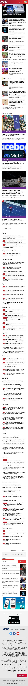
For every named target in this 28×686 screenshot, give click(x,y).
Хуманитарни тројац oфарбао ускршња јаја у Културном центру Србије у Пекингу (14, 518)
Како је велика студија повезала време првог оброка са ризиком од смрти (13, 453)
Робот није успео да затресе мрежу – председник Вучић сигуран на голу (12, 268)
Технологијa (6, 307)
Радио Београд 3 (8, 666)
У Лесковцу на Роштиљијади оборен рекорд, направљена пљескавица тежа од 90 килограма (13, 279)
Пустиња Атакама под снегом (16, 62)
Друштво (15, 641)
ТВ (3, 659)
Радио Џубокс (22, 667)
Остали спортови (9, 649)
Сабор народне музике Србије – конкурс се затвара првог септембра (13, 291)
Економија (21, 641)
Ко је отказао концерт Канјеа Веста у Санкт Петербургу (13, 303)
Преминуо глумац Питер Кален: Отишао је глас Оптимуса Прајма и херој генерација (13, 363)
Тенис (18, 647)
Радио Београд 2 (21, 664)
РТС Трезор (12, 661)
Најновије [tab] (4, 558)
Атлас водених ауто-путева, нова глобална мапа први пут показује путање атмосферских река (14, 440)
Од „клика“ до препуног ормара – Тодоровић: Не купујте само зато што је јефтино (12, 255)
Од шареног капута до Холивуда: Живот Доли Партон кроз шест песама (13, 299)
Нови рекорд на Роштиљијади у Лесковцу (12, 271)
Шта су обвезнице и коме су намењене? (12, 484)
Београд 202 (17, 666)
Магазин (4, 652)
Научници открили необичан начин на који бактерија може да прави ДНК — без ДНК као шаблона (13, 448)
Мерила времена (7, 642)
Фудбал (8, 647)
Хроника (9, 641)
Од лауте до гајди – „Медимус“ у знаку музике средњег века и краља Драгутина (17, 83)
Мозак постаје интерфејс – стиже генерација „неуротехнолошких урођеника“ (17, 29)
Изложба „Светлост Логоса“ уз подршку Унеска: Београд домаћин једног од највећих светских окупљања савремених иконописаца (17, 102)
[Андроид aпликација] (14, 603)
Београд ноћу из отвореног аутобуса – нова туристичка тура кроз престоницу (13, 344)
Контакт (8, 670)
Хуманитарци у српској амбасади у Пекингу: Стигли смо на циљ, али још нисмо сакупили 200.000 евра (13, 523)
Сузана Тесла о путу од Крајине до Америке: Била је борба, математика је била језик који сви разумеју (13, 246)
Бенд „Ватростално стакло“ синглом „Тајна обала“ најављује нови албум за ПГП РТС (16, 70)
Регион (15, 640)
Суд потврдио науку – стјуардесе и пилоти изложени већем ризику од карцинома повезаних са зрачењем (12, 394)
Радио (4, 664)
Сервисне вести (6, 644)
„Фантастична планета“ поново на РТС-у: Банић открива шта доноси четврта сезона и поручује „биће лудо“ (13, 408)
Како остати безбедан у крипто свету (13, 496)
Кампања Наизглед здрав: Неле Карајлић (14, 533)
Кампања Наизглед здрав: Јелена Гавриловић (12, 544)
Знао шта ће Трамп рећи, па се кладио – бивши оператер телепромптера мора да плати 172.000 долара (13, 263)
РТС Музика (19, 661)
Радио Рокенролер (12, 667)
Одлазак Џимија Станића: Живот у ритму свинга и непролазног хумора (17, 38)
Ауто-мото (22, 648)
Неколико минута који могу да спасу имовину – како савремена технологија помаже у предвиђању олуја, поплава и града (14, 464)
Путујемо (5, 333)
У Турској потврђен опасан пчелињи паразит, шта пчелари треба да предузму (12, 241)
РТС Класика (23, 660)
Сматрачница (14, 644)
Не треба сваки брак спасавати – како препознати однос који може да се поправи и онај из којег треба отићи (13, 237)
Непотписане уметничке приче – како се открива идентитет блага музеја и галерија (17, 93)
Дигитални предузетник (9, 482)
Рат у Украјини (16, 642)
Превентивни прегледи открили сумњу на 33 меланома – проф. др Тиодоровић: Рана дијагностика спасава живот (13, 390)
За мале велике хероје (9, 500)
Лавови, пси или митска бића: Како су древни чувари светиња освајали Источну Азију (13, 348)
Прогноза (6, 554)
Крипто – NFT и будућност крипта (11, 494)
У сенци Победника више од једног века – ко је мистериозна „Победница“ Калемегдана (13, 274)
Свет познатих (6, 356)
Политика (9, 640)
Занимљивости (7, 259)
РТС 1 (6, 659)
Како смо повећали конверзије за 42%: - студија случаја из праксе (12, 491)
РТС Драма (8, 660)
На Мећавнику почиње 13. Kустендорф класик (13, 295)
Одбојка (24, 647)
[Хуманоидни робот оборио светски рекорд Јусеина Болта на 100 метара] (14, 209)
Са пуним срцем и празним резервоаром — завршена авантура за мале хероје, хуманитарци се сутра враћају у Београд (13, 514)
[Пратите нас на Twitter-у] (10, 633)
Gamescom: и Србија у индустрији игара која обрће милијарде (13, 135)
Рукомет (4, 648)
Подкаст (21, 644)
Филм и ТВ (5, 404)
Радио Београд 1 (11, 664)
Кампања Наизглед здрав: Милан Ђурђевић (11, 540)
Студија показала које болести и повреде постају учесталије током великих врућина (12, 385)
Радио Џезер (16, 668)
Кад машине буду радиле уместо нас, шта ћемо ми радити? (13, 323)
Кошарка (13, 647)
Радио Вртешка (8, 668)
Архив (22, 668)
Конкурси (9, 671)
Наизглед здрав (7, 528)
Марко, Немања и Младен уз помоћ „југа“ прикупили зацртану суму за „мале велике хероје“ (13, 504)
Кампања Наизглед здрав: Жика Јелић (14, 536)
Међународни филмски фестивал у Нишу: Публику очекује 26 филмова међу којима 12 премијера (13, 423)
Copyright (12, 680)
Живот (4, 233)
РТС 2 (10, 659)
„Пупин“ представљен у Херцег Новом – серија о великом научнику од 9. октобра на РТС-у (13, 428)
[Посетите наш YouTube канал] (18, 633)
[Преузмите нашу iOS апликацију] (14, 618)
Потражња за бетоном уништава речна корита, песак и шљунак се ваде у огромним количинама (13, 468)
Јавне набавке (21, 670)
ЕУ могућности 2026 (18, 644)
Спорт (3, 647)
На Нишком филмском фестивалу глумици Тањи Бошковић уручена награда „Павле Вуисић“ (14, 413)
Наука (4, 433)
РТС (4, 670)
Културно (6, 78)
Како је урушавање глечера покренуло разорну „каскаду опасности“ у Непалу (14, 473)
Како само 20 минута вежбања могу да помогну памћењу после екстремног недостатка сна (14, 444)
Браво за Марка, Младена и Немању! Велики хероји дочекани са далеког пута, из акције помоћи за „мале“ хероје (13, 509)
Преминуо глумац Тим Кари (9, 366)
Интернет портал (17, 671)
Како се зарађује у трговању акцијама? (12, 487)
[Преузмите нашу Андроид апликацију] (14, 622)
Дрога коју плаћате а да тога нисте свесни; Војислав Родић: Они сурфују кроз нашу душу (14, 11)
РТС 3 (14, 659)
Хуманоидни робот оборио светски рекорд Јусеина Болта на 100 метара (12, 220)
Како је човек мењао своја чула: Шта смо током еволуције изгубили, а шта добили (14, 436)
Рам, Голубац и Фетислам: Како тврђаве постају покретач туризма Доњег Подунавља (13, 336)
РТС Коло (5, 661)
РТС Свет (20, 659)
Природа (5, 457)
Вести (4, 640)
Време (22, 642)
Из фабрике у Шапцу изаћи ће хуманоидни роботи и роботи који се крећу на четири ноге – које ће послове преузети (14, 328)
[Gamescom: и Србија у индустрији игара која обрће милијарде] (14, 124)
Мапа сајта (22, 675)
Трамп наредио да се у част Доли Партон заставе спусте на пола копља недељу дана (13, 370)
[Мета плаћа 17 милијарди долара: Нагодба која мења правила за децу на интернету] (14, 152)
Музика (4, 284)
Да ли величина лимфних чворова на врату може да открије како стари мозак (13, 381)
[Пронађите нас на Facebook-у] (14, 633)
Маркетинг (13, 670)
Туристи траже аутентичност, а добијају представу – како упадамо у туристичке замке (13, 340)
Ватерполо (10, 648)
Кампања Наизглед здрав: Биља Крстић (14, 531)
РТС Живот (15, 660)
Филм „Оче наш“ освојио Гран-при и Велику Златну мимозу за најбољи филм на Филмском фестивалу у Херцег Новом (13, 418)
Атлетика (17, 648)
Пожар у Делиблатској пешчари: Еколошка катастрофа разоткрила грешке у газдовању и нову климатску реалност (13, 477)
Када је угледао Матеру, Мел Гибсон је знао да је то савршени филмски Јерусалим (13, 352)
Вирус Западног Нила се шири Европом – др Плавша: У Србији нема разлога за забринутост (13, 400)
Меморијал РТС (19, 649)
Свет (19, 640)
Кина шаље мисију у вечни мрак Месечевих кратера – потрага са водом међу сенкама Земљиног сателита (13, 192)
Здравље (5, 378)
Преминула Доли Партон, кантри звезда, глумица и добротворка (13, 374)
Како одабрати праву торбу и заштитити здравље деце (12, 250)
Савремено (7, 113)
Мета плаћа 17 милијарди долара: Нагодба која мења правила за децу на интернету (13, 163)
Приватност (6, 680)
